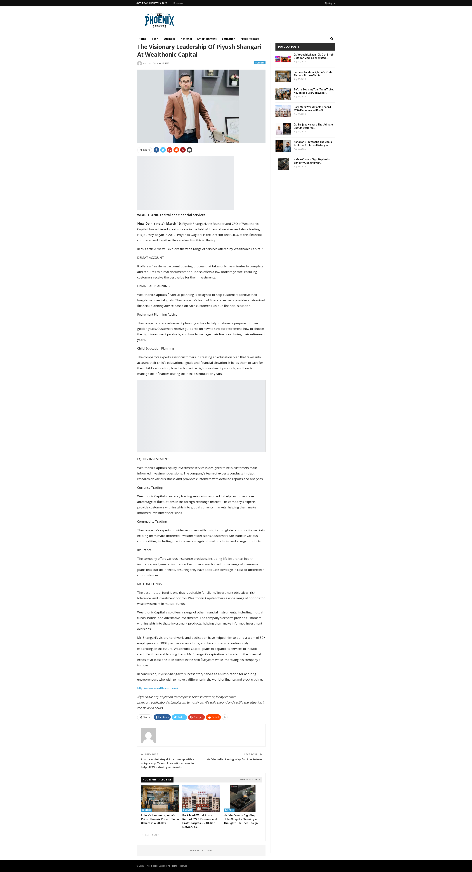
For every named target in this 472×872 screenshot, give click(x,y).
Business (178, 3)
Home (142, 38)
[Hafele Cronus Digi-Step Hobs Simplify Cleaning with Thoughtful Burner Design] (243, 798)
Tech (155, 38)
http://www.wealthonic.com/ (157, 688)
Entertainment (207, 38)
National (186, 38)
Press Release (249, 38)
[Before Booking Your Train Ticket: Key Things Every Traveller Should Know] (283, 94)
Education (228, 38)
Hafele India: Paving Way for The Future (234, 759)
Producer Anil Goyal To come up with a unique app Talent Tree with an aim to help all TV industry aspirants (167, 763)
